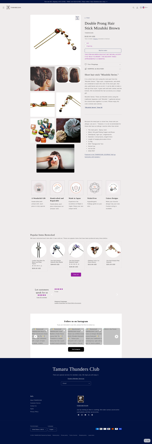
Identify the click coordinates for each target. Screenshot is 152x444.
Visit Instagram (76, 349)
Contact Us (33, 406)
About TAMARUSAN (36, 400)
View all (76, 274)
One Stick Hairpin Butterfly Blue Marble (57, 261)
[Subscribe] (89, 383)
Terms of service (73, 435)
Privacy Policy (34, 411)
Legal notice (91, 435)
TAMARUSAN (37, 435)
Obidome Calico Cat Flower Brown (93, 261)
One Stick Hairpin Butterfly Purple (74, 261)
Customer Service (35, 403)
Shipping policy (83, 435)
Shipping (95, 38)
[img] (41, 295)
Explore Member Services (76, 378)
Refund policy (56, 435)
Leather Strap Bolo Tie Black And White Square (38, 262)
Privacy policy (64, 435)
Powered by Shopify (46, 435)
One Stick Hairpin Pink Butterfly (112, 261)
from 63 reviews (42, 297)
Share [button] (88, 17)
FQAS (32, 408)
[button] (3, 7)
